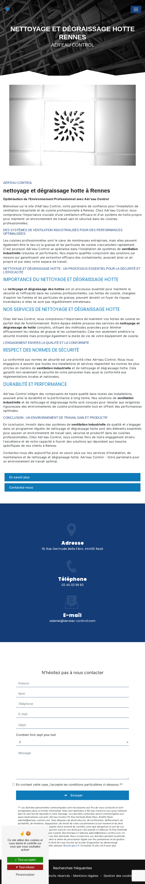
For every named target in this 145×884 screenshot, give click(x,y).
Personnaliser (25, 874)
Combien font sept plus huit (36, 735)
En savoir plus (19, 477)
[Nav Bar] (136, 9)
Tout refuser (26, 867)
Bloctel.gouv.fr (71, 845)
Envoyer (77, 795)
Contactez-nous (21, 487)
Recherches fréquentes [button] (72, 868)
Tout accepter (26, 859)
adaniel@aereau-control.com (72, 621)
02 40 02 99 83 (72, 585)
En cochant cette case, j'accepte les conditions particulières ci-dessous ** (69, 784)
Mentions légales (85, 876)
